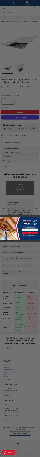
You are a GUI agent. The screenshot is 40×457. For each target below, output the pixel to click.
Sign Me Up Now (30, 232)
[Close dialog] (39, 218)
